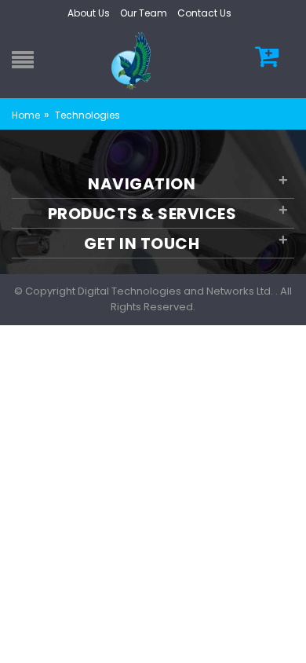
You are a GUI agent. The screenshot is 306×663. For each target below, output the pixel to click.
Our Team (143, 13)
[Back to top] (289, 634)
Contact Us (204, 13)
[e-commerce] (133, 60)
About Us (88, 13)
